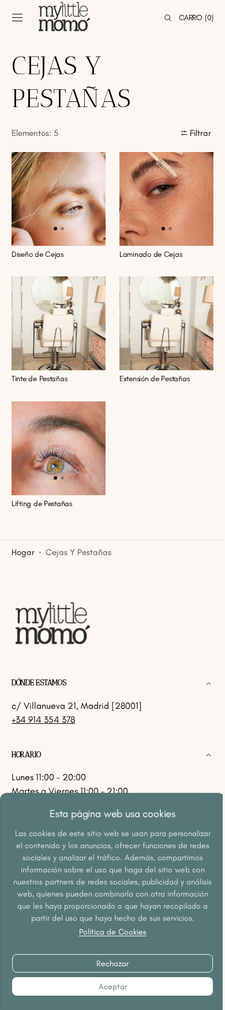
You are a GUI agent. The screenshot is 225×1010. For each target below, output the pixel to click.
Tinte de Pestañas (39, 369)
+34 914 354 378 (43, 719)
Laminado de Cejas (146, 249)
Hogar (23, 539)
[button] (17, 18)
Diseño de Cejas (37, 249)
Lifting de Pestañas (42, 490)
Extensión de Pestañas (150, 369)
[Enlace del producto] (57, 197)
